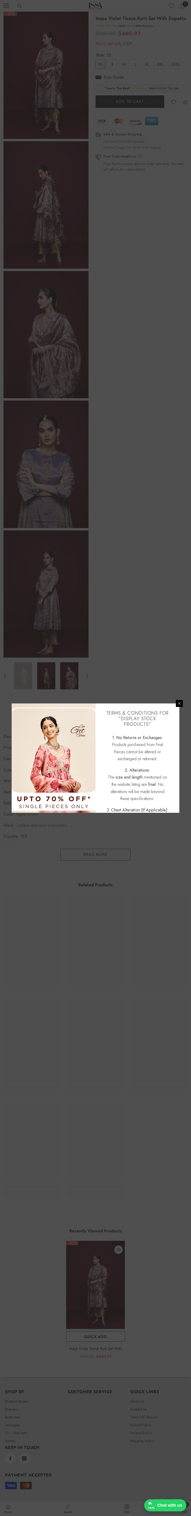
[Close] (179, 703)
